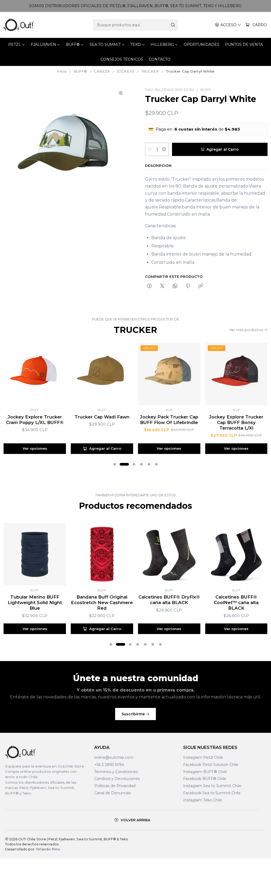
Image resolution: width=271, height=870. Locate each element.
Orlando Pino (48, 849)
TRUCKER (150, 71)
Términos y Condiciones (116, 771)
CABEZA (102, 71)
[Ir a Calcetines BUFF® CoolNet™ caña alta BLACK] (236, 554)
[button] (114, 464)
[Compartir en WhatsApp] (175, 286)
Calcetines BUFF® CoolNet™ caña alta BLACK (236, 602)
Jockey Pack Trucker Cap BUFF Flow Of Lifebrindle (169, 419)
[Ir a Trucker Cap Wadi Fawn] (102, 374)
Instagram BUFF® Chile (205, 771)
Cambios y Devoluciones (117, 778)
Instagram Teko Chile (202, 800)
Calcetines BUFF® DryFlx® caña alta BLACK (169, 599)
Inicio (62, 71)
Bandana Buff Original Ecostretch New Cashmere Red (102, 602)
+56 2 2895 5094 (109, 764)
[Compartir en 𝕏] (162, 286)
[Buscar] (173, 25)
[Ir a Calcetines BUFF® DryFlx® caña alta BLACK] (169, 554)
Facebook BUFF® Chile (204, 778)
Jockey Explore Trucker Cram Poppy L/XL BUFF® (35, 419)
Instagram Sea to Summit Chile (212, 785)
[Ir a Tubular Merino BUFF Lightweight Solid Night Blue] (35, 554)
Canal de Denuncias (112, 793)
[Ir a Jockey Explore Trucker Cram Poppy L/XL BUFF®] (35, 374)
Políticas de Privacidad (115, 785)
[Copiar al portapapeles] (200, 286)
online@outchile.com (113, 757)
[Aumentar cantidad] (164, 149)
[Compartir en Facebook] (149, 286)
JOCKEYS (125, 71)
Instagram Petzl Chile (203, 757)
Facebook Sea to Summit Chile (212, 793)
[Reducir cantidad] (149, 149)
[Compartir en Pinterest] (187, 286)
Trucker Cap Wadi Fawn (102, 417)
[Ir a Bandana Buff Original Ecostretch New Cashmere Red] (102, 554)
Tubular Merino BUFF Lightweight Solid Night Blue (35, 602)
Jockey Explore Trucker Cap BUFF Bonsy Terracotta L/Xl (236, 422)
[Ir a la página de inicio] (18, 25)
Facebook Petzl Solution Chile (210, 764)
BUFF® (80, 71)
